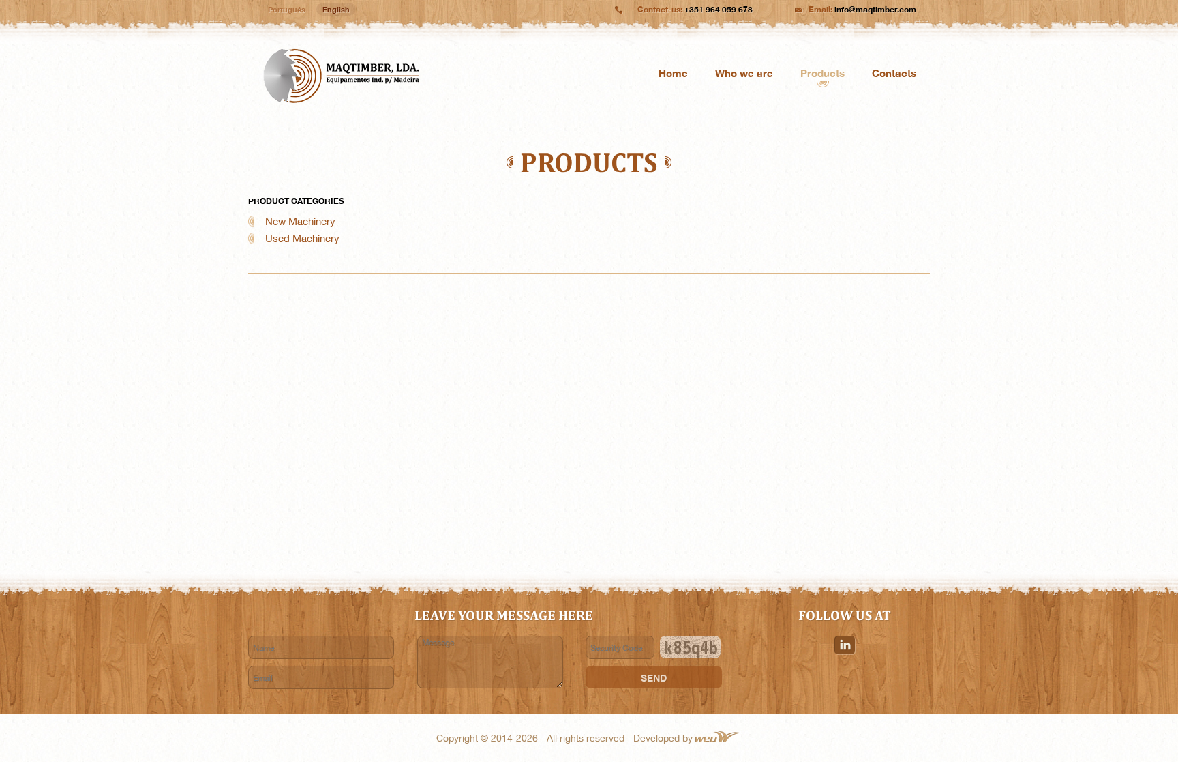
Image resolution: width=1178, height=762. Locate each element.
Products (822, 73)
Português (286, 9)
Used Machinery (302, 238)
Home (673, 73)
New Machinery (300, 221)
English (336, 9)
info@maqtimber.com (875, 9)
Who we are (744, 73)
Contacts (894, 73)
